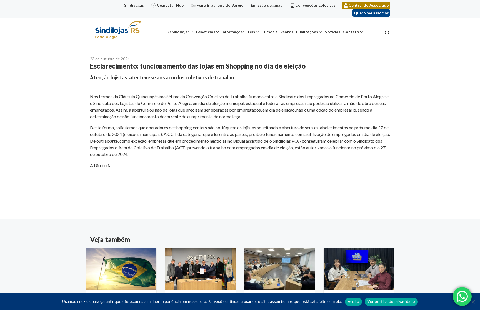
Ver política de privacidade (391, 301)
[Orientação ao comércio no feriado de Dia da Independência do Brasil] (121, 269)
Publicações (307, 31)
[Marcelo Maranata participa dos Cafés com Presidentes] (200, 269)
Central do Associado (369, 5)
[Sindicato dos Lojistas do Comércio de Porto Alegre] (118, 30)
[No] (473, 301)
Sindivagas (134, 5)
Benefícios (205, 31)
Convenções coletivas (315, 5)
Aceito (353, 301)
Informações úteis (238, 31)
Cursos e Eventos (277, 31)
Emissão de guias (266, 5)
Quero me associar (371, 13)
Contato (351, 31)
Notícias (332, 31)
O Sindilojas (179, 31)
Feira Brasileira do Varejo (220, 5)
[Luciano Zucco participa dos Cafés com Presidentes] (279, 269)
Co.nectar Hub (170, 5)
